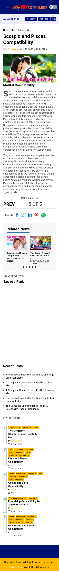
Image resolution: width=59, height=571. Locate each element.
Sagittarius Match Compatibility (20, 522)
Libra (11, 449)
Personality (26, 427)
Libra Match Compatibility (24, 449)
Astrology (13, 49)
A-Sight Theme (17, 567)
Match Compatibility (16, 452)
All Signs (31, 19)
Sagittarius (33, 498)
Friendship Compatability (18, 498)
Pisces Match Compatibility (19, 455)
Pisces (35, 427)
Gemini (11, 474)
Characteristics (14, 427)
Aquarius (43, 19)
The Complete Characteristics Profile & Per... (22, 434)
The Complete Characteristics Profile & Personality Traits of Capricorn (27, 407)
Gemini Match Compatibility (26, 474)
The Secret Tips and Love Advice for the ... (30, 255)
